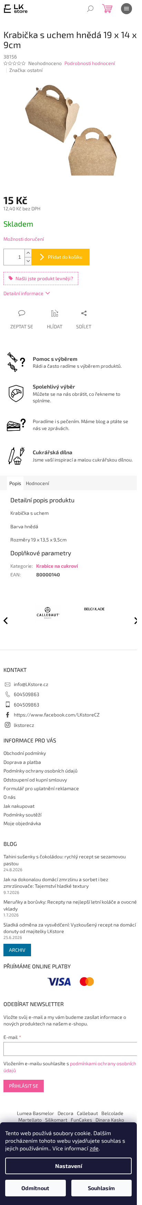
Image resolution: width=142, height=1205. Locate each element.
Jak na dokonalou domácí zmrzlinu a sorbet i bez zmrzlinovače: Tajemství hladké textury (55, 882)
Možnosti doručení (23, 239)
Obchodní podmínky (24, 753)
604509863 (26, 694)
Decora (65, 1113)
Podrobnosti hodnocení (89, 63)
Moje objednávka (22, 823)
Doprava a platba (22, 762)
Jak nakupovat (18, 806)
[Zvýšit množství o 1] (27, 253)
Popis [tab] (15, 483)
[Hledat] (90, 9)
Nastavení (68, 1165)
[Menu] (126, 9)
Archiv (17, 950)
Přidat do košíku (65, 257)
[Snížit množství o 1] (27, 261)
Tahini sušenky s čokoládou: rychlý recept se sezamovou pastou (64, 859)
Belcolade (112, 1113)
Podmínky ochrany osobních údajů (40, 771)
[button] (133, 620)
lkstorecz (24, 725)
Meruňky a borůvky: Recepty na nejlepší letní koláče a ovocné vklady (70, 905)
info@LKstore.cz (31, 684)
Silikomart (56, 1120)
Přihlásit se (23, 1086)
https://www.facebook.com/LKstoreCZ (57, 715)
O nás (9, 797)
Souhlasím (101, 1188)
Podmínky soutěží (22, 815)
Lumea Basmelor (35, 1113)
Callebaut (87, 1113)
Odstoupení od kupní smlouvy (35, 780)
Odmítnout (35, 1188)
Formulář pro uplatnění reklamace (41, 788)
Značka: (25, 70)
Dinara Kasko (109, 1120)
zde (94, 1148)
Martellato (30, 1120)
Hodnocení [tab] (37, 483)
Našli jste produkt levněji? (44, 278)
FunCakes (81, 1120)
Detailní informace (23, 293)
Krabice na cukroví (57, 566)
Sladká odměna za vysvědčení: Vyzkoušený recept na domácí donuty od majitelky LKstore (69, 928)
